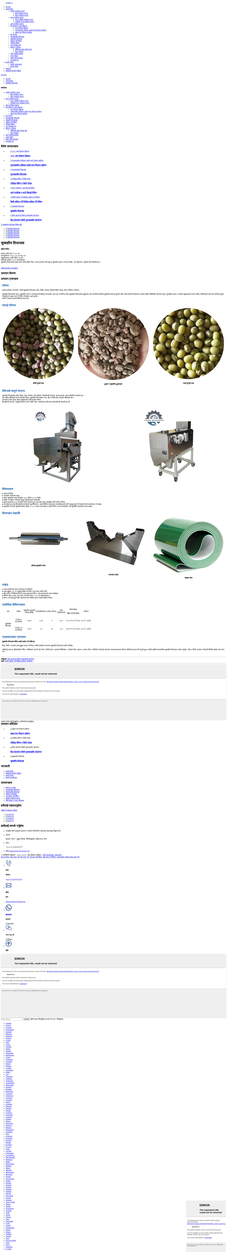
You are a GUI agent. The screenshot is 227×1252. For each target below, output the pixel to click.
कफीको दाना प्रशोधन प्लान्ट (24, 22)
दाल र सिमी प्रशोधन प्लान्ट (24, 20)
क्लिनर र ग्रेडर (11, 788)
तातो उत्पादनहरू (48, 855)
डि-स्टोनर (13, 35)
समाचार (8, 69)
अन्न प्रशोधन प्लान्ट (17, 24)
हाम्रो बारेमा (9, 62)
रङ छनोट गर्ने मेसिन (12, 796)
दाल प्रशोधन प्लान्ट (17, 18)
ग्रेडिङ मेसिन (14, 43)
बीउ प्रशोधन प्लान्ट (21, 13)
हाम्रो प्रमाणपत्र (16, 64)
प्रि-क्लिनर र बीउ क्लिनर (18, 26)
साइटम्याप (58, 855)
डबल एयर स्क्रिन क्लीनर (23, 32)
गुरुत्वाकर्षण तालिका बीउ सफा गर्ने (68, 857)
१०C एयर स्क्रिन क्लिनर (20, 156)
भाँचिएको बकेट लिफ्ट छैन (23, 49)
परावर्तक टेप (14, 60)
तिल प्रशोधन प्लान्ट (21, 15)
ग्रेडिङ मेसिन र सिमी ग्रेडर (21, 183)
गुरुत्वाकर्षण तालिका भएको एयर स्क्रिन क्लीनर (30, 30)
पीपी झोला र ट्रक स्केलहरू (15, 800)
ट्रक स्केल (14, 56)
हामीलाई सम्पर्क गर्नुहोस (13, 71)
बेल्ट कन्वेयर (19, 52)
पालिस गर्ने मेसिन (16, 41)
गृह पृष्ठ (8, 7)
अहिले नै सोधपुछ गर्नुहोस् (9, 810)
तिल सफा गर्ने (14, 857)
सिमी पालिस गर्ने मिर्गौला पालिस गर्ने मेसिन (26, 201)
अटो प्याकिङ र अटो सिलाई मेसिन (23, 192)
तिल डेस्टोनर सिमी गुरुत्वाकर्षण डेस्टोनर (26, 220)
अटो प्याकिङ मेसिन (16, 54)
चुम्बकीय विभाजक (16, 39)
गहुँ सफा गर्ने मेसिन (36, 857)
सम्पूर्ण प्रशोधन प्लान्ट (17, 11)
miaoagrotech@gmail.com (19, 851)
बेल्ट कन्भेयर (5, 857)
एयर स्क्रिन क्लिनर (21, 28)
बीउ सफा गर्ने (24, 857)
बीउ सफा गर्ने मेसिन (49, 857)
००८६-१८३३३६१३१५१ (14, 879)
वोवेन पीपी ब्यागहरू (16, 58)
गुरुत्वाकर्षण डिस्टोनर (13, 790)
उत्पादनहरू (9, 9)
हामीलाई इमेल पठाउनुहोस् (9, 268)
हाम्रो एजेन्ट (14, 67)
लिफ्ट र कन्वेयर (15, 47)
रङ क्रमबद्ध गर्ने (15, 45)
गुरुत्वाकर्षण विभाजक (17, 37)
